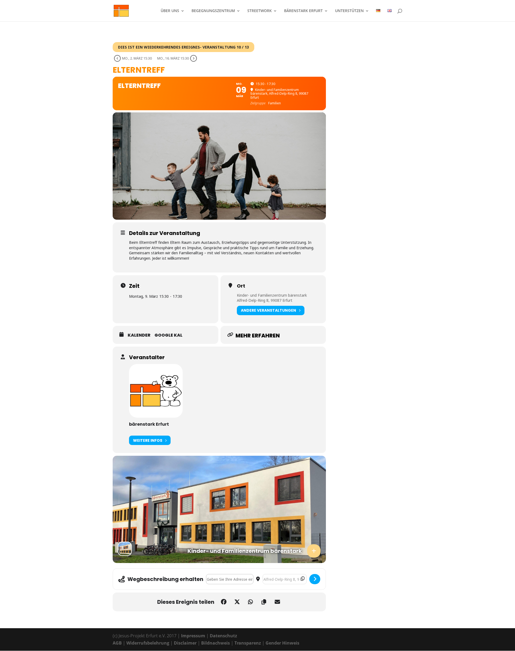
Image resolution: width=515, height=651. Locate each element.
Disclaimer (185, 643)
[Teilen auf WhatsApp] (250, 602)
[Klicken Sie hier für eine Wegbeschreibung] (314, 579)
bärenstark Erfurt (303, 11)
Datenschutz (223, 636)
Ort (241, 286)
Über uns (170, 11)
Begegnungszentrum (213, 11)
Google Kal (168, 335)
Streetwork (259, 11)
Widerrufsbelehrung (147, 643)
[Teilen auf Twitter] (237, 602)
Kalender (139, 335)
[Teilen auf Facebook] (223, 602)
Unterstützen (349, 11)
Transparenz (247, 643)
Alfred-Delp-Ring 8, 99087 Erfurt (264, 300)
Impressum (193, 636)
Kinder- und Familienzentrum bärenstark (272, 295)
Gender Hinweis (282, 643)
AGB (117, 643)
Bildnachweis (215, 643)
